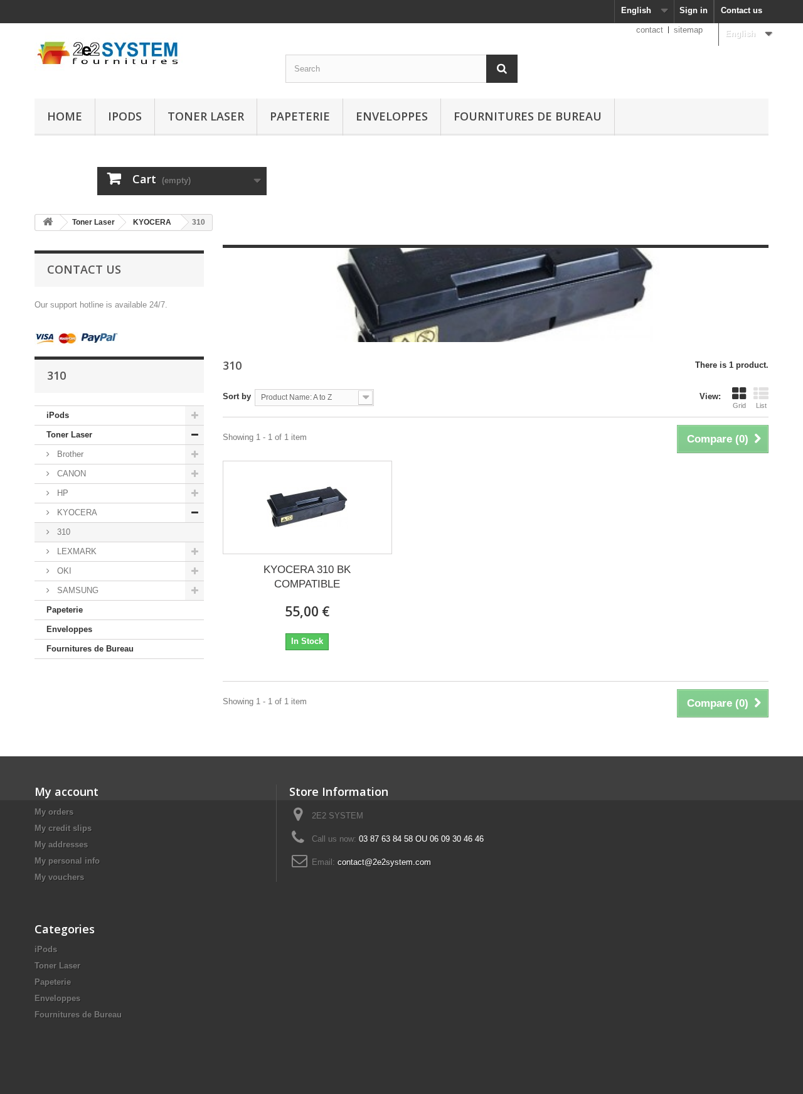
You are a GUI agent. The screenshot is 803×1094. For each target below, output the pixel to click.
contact (649, 30)
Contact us (741, 10)
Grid (739, 405)
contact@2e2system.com (384, 862)
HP (61, 493)
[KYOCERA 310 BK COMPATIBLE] (307, 507)
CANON (70, 473)
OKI (63, 571)
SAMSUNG (76, 590)
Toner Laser (206, 116)
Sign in (693, 10)
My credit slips (63, 828)
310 (62, 532)
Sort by (237, 396)
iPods (125, 116)
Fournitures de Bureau (528, 116)
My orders (54, 812)
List (761, 405)
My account (66, 791)
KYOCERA (152, 222)
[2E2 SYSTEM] (151, 52)
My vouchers (59, 877)
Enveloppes (392, 116)
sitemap (688, 30)
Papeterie (300, 116)
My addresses (61, 844)
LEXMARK (76, 551)
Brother (69, 454)
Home (64, 116)
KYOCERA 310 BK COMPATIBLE (307, 577)
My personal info (67, 861)
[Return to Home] (48, 222)
